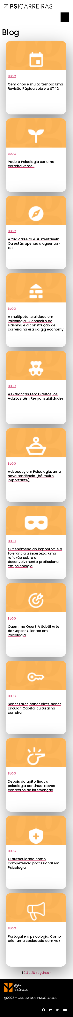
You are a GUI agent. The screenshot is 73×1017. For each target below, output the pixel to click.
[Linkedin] (50, 1010)
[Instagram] (58, 1010)
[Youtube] (65, 1010)
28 (33, 972)
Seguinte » (43, 972)
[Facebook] (43, 1010)
